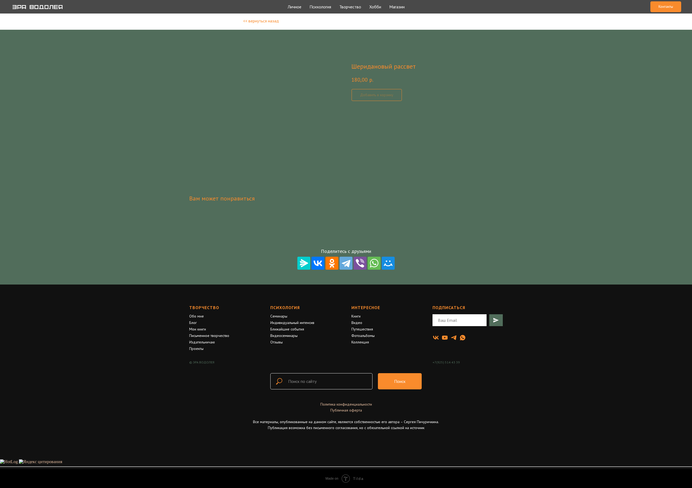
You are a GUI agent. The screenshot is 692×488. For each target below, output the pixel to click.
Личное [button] (294, 6)
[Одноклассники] (331, 263)
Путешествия (362, 329)
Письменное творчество (209, 335)
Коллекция (360, 342)
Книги (356, 316)
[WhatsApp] (374, 263)
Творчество (204, 307)
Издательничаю (202, 342)
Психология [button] (320, 6)
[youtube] (444, 337)
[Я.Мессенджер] (303, 263)
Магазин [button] (397, 6)
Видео (356, 322)
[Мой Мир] (388, 263)
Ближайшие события (287, 329)
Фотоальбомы (363, 335)
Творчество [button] (350, 6)
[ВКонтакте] (317, 263)
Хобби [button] (375, 6)
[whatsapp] (462, 337)
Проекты (196, 348)
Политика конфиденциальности (346, 404)
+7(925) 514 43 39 (446, 362)
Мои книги (197, 329)
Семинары (278, 316)
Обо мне (196, 316)
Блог (193, 322)
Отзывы (276, 342)
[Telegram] (346, 263)
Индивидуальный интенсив (292, 322)
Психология (285, 307)
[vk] (435, 337)
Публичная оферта (346, 410)
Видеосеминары (284, 335)
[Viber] (360, 263)
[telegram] (453, 337)
